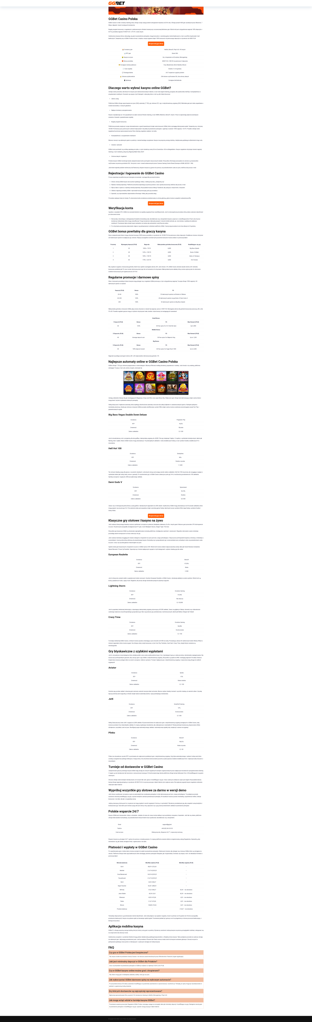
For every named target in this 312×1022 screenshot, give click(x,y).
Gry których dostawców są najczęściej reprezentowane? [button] (135, 991)
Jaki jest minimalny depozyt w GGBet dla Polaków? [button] (133, 961)
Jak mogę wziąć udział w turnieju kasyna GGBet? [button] (132, 1000)
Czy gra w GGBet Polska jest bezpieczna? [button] (128, 952)
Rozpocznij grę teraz (156, 43)
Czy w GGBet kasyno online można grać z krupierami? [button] (134, 970)
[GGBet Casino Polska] (116, 2)
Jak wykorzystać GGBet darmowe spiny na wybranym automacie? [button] (140, 979)
